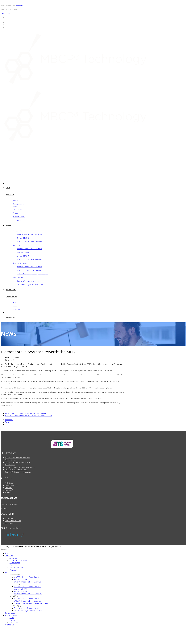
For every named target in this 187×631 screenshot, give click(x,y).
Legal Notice (9, 523)
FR (3, 13)
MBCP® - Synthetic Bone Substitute (29, 234)
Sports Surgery (18, 277)
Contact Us (10, 317)
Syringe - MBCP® (23, 238)
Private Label (11, 290)
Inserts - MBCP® (23, 252)
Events (15, 306)
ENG (8, 13)
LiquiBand (9, 490)
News (15, 302)
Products (9, 225)
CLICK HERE (19, 5)
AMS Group (9, 483)
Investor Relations (11, 485)
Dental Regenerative (20, 263)
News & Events (11, 297)
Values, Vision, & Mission (18, 205)
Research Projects (19, 217)
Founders (16, 213)
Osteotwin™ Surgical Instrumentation (30, 285)
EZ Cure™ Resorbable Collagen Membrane (20, 467)
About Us (16, 200)
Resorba (8, 487)
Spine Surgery (17, 245)
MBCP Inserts (10, 464)
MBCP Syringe (10, 460)
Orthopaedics (17, 231)
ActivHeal (8, 492)
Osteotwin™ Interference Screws (16, 470)
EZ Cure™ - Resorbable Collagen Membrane (32, 274)
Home (8, 188)
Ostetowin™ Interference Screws (28, 281)
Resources (16, 309)
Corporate (10, 195)
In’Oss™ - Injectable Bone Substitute (29, 242)
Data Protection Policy (13, 521)
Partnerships (17, 220)
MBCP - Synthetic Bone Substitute (17, 457)
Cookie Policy (9, 518)
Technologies (17, 209)
